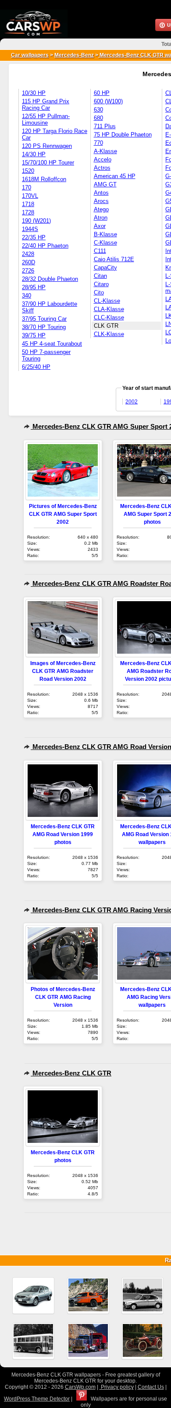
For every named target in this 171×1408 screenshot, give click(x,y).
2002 (131, 402)
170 (26, 187)
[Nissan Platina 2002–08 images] (33, 1295)
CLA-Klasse (109, 309)
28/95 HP (34, 287)
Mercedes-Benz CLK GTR (71, 1073)
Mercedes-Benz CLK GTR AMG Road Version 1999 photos (63, 834)
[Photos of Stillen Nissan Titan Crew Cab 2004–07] (88, 1295)
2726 (28, 270)
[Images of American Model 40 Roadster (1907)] (142, 1341)
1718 (28, 204)
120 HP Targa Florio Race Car (54, 134)
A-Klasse (105, 151)
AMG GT (105, 184)
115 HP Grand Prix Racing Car (45, 104)
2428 (28, 254)
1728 (28, 212)
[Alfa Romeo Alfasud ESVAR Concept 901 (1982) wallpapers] (142, 1295)
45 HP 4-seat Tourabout (52, 343)
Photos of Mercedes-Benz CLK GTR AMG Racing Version (63, 997)
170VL (30, 196)
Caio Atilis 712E (114, 259)
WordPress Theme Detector (37, 1399)
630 (98, 109)
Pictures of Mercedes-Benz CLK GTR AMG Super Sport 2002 (63, 514)
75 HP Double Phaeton (123, 134)
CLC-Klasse (109, 317)
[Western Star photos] (88, 1341)
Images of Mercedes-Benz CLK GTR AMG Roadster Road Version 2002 (63, 671)
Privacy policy (117, 1387)
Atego (101, 209)
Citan (100, 276)
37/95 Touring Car (44, 318)
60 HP (102, 93)
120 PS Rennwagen (47, 146)
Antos (101, 192)
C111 (100, 251)
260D (28, 262)
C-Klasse (105, 242)
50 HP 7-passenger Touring (46, 355)
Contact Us (151, 1387)
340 (26, 295)
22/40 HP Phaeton (45, 245)
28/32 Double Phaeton (50, 279)
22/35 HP (34, 237)
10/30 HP (34, 93)
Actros (102, 168)
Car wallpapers (30, 55)
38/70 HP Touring (44, 327)
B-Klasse (105, 234)
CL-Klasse (107, 301)
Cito (99, 292)
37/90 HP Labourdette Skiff (49, 307)
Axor (100, 226)
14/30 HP (34, 154)
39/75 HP (34, 335)
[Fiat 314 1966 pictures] (33, 1341)
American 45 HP (114, 176)
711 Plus (105, 126)
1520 (28, 171)
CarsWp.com (80, 1387)
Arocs (101, 201)
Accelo (102, 159)
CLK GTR (106, 325)
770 (98, 143)
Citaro (101, 284)
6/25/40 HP (36, 367)
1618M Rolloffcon (44, 179)
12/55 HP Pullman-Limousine (46, 119)
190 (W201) (36, 220)
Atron (100, 217)
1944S (30, 229)
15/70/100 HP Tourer (48, 162)
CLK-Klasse (109, 334)
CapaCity (105, 267)
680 (98, 118)
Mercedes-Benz (74, 55)
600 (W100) (108, 101)
